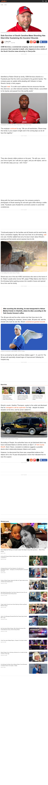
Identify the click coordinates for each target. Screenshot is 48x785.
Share (44, 42)
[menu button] (46, 1)
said (45, 234)
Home (2, 4)
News (5, 4)
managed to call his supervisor (16, 407)
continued (13, 128)
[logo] (4, 1)
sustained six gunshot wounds (35, 322)
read (8, 86)
